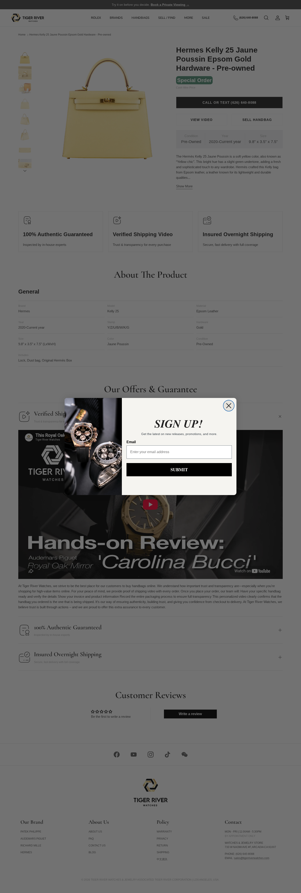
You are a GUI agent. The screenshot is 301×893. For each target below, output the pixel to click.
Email (131, 442)
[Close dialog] (228, 405)
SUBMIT (179, 469)
